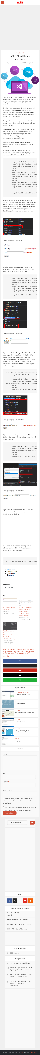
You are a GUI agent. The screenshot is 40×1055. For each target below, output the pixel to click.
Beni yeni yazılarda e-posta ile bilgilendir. (18, 810)
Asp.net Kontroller (16, 649)
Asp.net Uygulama (28, 652)
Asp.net (6, 649)
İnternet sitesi (7, 790)
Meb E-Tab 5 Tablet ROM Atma (17, 929)
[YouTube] (25, 900)
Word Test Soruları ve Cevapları (17, 920)
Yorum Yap (17, 63)
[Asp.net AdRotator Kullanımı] (10, 602)
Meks (21, 1052)
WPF (28, 692)
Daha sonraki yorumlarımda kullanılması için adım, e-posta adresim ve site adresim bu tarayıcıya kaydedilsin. (20, 801)
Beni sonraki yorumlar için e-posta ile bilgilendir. (20, 807)
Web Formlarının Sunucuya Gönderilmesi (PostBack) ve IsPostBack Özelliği (9, 635)
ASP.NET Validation (10, 654)
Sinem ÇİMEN (29, 63)
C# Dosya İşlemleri (20, 721)
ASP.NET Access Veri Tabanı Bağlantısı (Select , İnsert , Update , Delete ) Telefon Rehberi (25, 611)
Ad (4, 773)
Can (29, 963)
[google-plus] (20, 900)
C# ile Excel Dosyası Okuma (22, 694)
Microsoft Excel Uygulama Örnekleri (19, 924)
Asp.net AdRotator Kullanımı (9, 608)
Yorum (5, 754)
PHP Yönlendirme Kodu (17, 963)
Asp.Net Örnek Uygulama (12, 652)
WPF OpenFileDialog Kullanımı (23, 731)
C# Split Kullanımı (20, 703)
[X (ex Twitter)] (15, 900)
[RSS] (30, 900)
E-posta (6, 782)
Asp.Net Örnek (29, 649)
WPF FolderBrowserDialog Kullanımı (24, 712)
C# (23, 53)
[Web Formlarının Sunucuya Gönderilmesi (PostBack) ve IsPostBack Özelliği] (10, 626)
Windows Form (22, 692)
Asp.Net (18, 53)
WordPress (34, 1052)
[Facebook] (9, 900)
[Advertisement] (20, 28)
